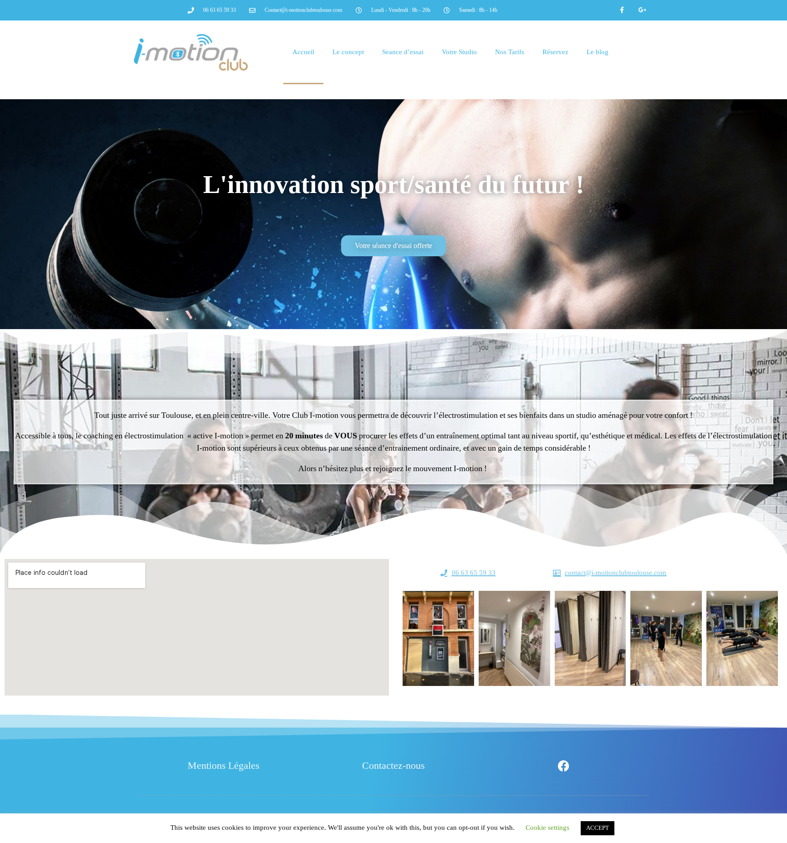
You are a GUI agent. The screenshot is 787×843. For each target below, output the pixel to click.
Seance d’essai (403, 52)
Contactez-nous (393, 765)
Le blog (597, 52)
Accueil (303, 52)
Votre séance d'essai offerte (393, 245)
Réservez (555, 52)
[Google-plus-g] (642, 10)
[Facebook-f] (622, 10)
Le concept (348, 52)
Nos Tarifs (509, 52)
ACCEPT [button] (597, 828)
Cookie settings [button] (547, 827)
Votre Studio (459, 52)
